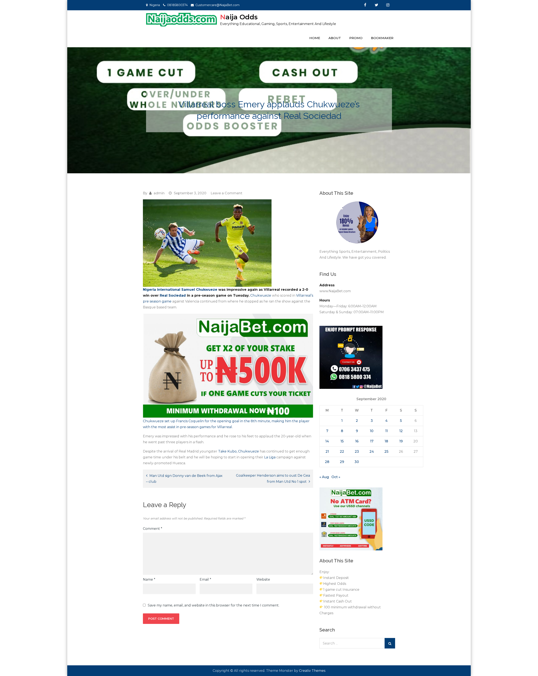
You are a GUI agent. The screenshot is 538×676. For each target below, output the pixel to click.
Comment (152, 529)
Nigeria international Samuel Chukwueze (180, 290)
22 (342, 452)
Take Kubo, (227, 451)
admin (159, 193)
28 (327, 462)
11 (386, 431)
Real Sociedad (173, 295)
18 (386, 441)
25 (386, 452)
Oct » (335, 477)
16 (357, 441)
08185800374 (177, 5)
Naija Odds (239, 17)
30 (357, 462)
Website (263, 579)
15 (342, 441)
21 (327, 452)
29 (342, 462)
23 (357, 452)
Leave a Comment (226, 193)
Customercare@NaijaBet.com (217, 5)
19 (401, 441)
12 (401, 431)
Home (314, 38)
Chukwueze (260, 295)
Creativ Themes (312, 671)
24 (371, 452)
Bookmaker (382, 38)
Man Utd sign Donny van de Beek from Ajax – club (184, 479)
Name (149, 579)
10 (371, 431)
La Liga (270, 457)
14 (327, 441)
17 (371, 441)
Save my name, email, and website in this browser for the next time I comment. (213, 605)
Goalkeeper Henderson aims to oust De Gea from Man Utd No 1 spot (273, 478)
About (334, 38)
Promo (356, 38)
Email (205, 579)
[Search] (390, 643)
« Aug (324, 477)
